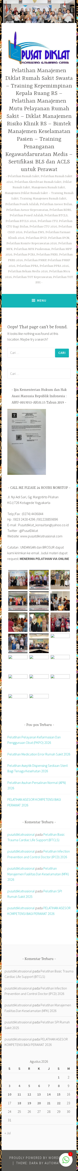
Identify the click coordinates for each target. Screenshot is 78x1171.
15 (58, 1094)
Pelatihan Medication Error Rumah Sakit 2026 (38, 754)
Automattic (55, 1163)
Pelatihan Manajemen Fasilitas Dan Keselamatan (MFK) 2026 (38, 874)
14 (48, 1094)
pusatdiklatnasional (21, 834)
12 (29, 1094)
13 (39, 1094)
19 (29, 1103)
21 (48, 1103)
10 (9, 1094)
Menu (41, 300)
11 (19, 1094)
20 (39, 1103)
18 (19, 1103)
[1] (65, 1162)
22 (58, 1103)
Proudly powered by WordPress (39, 1158)
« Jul (8, 1133)
